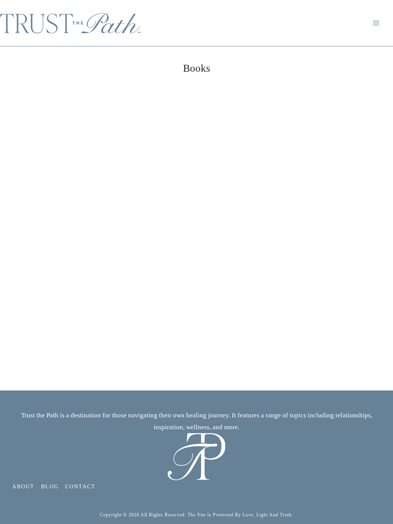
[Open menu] (377, 23)
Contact (80, 486)
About (23, 486)
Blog (50, 486)
